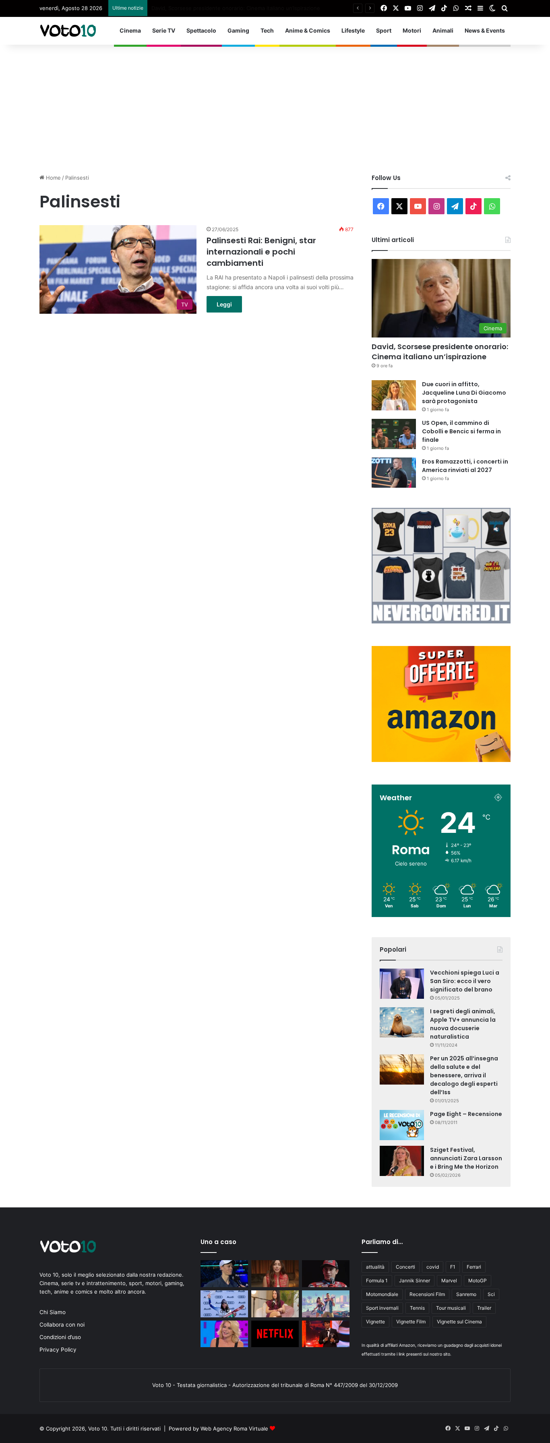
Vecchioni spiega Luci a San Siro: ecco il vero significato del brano (464, 981)
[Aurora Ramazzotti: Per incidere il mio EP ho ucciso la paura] (275, 1303)
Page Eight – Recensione (466, 1114)
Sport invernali (382, 1308)
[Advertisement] (275, 105)
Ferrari (474, 1267)
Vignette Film (411, 1322)
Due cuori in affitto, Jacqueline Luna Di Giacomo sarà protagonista (234, 8)
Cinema (130, 30)
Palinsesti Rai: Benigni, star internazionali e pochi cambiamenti (261, 252)
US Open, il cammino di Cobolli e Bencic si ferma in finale (461, 431)
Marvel (449, 1280)
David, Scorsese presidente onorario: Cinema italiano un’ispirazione (440, 352)
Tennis (417, 1308)
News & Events (485, 30)
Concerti (405, 1267)
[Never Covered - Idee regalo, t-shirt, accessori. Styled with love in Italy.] (441, 621)
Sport (383, 30)
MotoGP (477, 1280)
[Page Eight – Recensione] (402, 1125)
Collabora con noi (62, 1324)
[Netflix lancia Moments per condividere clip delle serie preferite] (275, 1334)
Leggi (224, 304)
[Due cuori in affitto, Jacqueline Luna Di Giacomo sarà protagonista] (394, 395)
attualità (375, 1267)
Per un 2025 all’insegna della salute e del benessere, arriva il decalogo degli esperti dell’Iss (464, 1075)
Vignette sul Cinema (459, 1322)
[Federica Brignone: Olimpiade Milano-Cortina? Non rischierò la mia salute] (224, 1303)
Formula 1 (377, 1280)
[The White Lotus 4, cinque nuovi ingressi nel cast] (275, 1273)
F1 (452, 1267)
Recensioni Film (427, 1294)
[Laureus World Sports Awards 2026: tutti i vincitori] (325, 1334)
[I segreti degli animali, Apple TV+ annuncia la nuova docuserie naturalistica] (402, 1022)
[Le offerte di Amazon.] (441, 760)
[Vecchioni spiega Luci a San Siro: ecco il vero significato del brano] (402, 984)
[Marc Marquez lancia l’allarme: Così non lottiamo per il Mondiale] (325, 1273)
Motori (412, 30)
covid (432, 1267)
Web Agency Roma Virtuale (234, 1428)
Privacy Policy (58, 1349)
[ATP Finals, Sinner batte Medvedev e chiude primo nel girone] (224, 1273)
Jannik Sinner (414, 1280)
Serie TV (163, 30)
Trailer (484, 1308)
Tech (267, 30)
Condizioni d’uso (60, 1337)
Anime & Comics (307, 30)
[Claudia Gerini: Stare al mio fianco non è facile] (224, 1334)
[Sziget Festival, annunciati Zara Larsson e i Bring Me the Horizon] (402, 1161)
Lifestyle (353, 30)
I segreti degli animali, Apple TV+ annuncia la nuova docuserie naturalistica (463, 1024)
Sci (491, 1294)
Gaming (238, 30)
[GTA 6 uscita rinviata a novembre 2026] (325, 1303)
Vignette (375, 1322)
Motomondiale (382, 1294)
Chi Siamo (52, 1312)
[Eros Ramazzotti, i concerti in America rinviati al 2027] (394, 473)
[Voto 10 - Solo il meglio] (67, 31)
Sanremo (466, 1294)
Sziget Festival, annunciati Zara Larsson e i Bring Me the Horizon (466, 1158)
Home (52, 177)
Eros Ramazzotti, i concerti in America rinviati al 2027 (465, 466)
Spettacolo (201, 30)
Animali (442, 30)
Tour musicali (451, 1308)
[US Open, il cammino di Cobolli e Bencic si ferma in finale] (394, 434)
